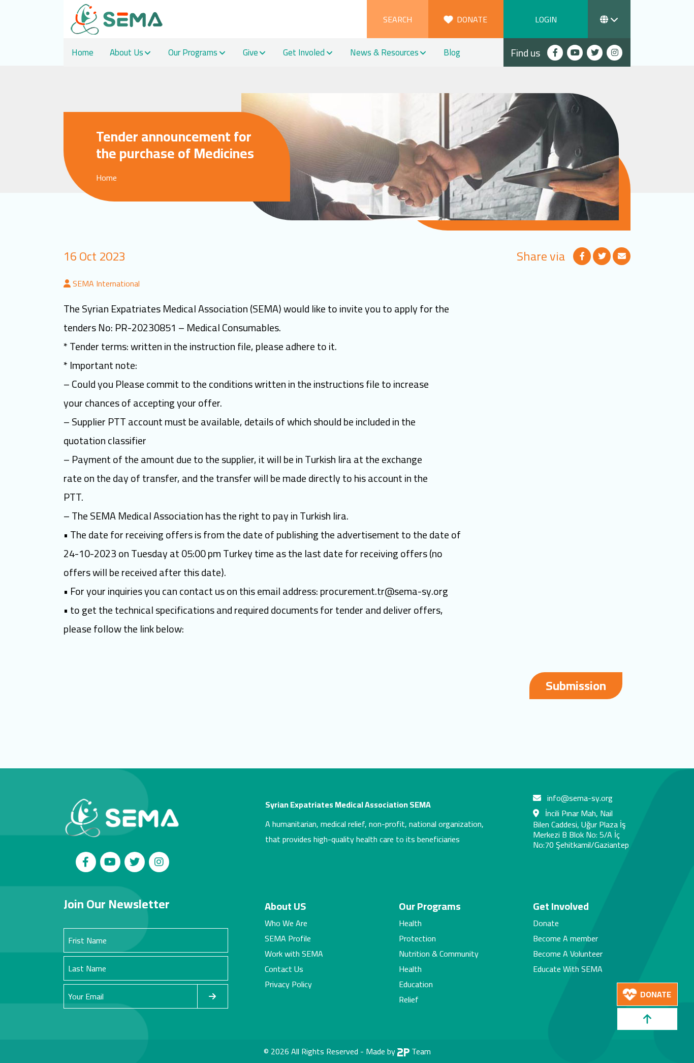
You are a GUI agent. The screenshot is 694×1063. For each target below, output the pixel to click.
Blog (452, 52)
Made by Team (398, 1051)
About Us (126, 52)
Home (82, 52)
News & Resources (384, 52)
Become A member (565, 938)
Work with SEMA (294, 953)
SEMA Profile (288, 938)
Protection (417, 938)
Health (410, 923)
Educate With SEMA (568, 968)
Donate (546, 923)
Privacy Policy (288, 984)
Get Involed (304, 52)
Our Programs (192, 52)
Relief (409, 999)
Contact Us (284, 968)
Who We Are (286, 923)
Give (250, 52)
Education (416, 984)
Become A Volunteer (568, 953)
